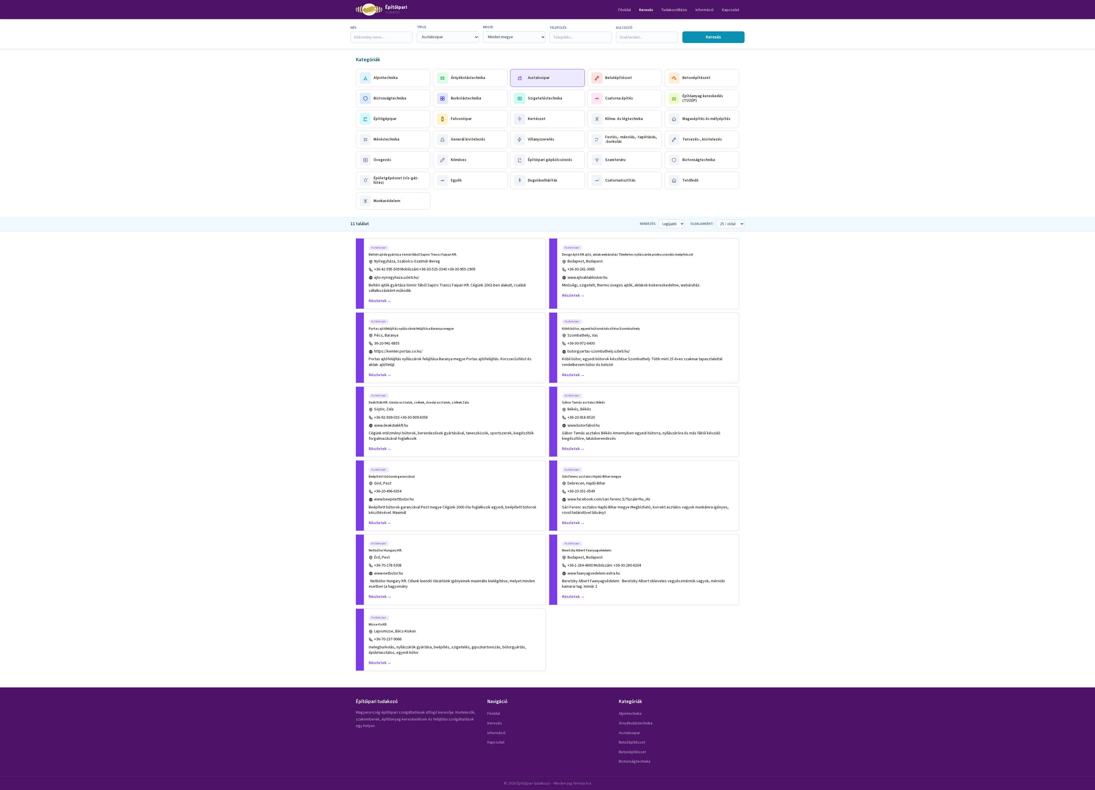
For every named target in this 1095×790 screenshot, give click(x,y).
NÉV (353, 27)
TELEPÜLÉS (558, 27)
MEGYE (488, 27)
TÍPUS (421, 27)
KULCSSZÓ (624, 27)
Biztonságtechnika (634, 761)
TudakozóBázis (674, 10)
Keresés (646, 10)
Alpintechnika (630, 713)
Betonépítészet (632, 752)
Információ (704, 10)
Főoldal (624, 10)
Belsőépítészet (632, 742)
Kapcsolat (730, 10)
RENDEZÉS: (648, 223)
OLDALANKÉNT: (702, 223)
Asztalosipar (629, 733)
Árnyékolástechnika (635, 723)
